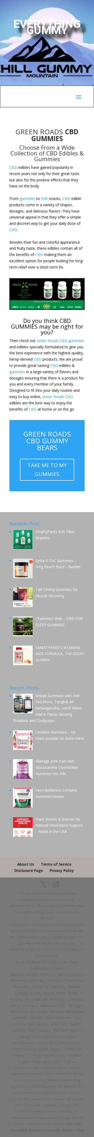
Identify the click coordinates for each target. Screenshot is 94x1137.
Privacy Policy (62, 870)
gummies (27, 198)
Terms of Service (56, 864)
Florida (73, 986)
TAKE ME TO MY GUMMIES (47, 470)
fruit (44, 198)
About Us (25, 864)
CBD (13, 167)
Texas (17, 1055)
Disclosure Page (28, 870)
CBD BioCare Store (37, 1130)
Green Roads (47, 340)
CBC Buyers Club (69, 1130)
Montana (74, 1011)
